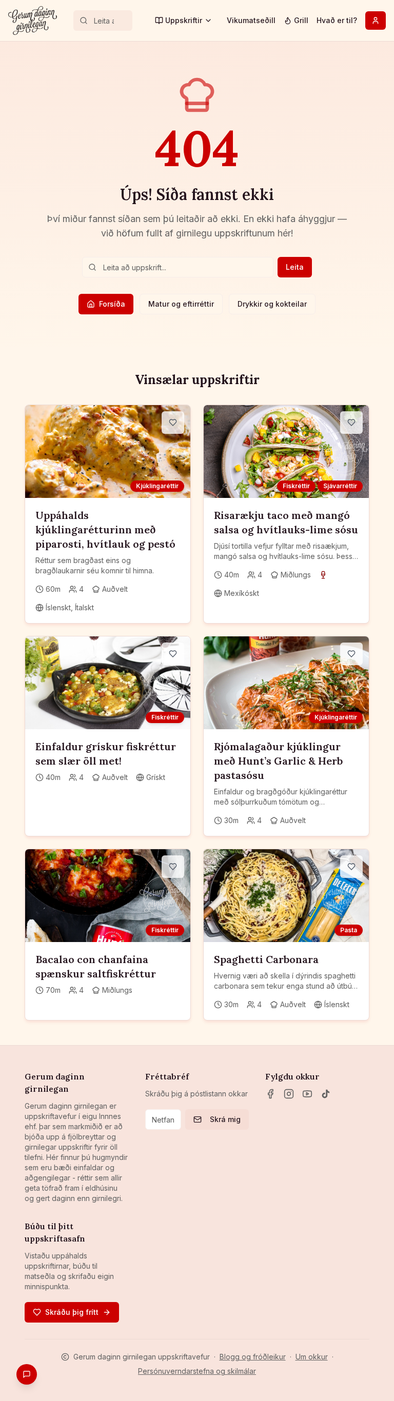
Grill (301, 20)
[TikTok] (326, 1094)
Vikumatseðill (251, 20)
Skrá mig (225, 1119)
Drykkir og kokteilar (272, 303)
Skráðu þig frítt (71, 1312)
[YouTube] (307, 1094)
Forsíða (112, 303)
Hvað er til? (337, 20)
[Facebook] (270, 1094)
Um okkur (312, 1356)
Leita (295, 267)
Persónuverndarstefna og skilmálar (197, 1371)
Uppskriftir (183, 20)
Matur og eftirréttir (181, 303)
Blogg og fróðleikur (253, 1356)
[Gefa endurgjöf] (26, 1374)
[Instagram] (289, 1094)
